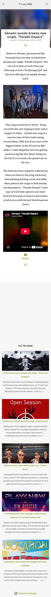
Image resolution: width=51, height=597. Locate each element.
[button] (25, 45)
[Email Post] (25, 256)
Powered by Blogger (27, 593)
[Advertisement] (25, 311)
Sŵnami (25, 259)
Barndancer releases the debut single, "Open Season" (25, 421)
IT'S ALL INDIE (25, 4)
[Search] (47, 4)
